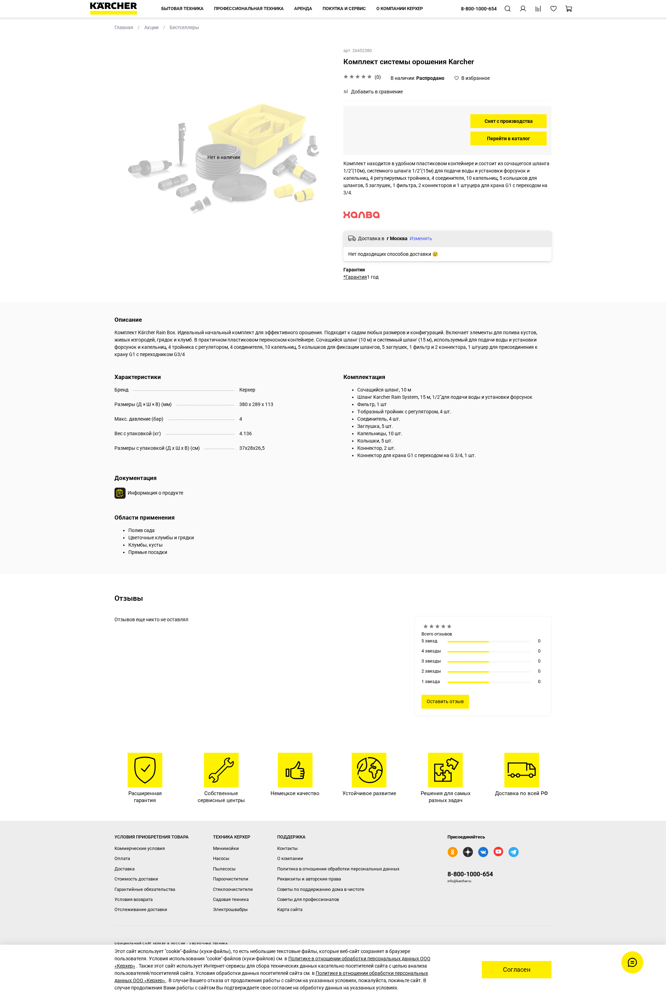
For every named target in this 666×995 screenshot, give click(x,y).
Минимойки (226, 848)
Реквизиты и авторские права (309, 879)
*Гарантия (355, 277)
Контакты (287, 848)
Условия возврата (133, 899)
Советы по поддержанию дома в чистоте (320, 889)
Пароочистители (230, 879)
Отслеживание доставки (140, 909)
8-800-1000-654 (470, 874)
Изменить (421, 238)
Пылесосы (224, 868)
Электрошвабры (230, 909)
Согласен (516, 969)
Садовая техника (231, 899)
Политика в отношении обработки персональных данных (338, 868)
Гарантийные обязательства (144, 889)
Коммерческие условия (139, 848)
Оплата (122, 858)
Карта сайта (289, 909)
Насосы (221, 858)
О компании (290, 858)
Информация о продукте (155, 493)
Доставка (124, 868)
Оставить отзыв (445, 701)
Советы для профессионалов (308, 899)
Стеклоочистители (233, 889)
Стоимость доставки (136, 879)
